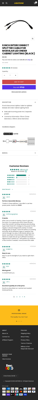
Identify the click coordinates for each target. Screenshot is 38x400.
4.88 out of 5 (24, 170)
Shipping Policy (25, 333)
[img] (6, 194)
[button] (6, 68)
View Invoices (6, 359)
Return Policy (25, 337)
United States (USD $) (9, 376)
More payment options (19, 92)
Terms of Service (26, 343)
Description (6, 102)
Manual (5, 153)
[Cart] (35, 3)
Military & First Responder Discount (27, 348)
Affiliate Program (7, 340)
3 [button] (19, 297)
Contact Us (6, 337)
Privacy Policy (25, 340)
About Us (5, 333)
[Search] (6, 3)
